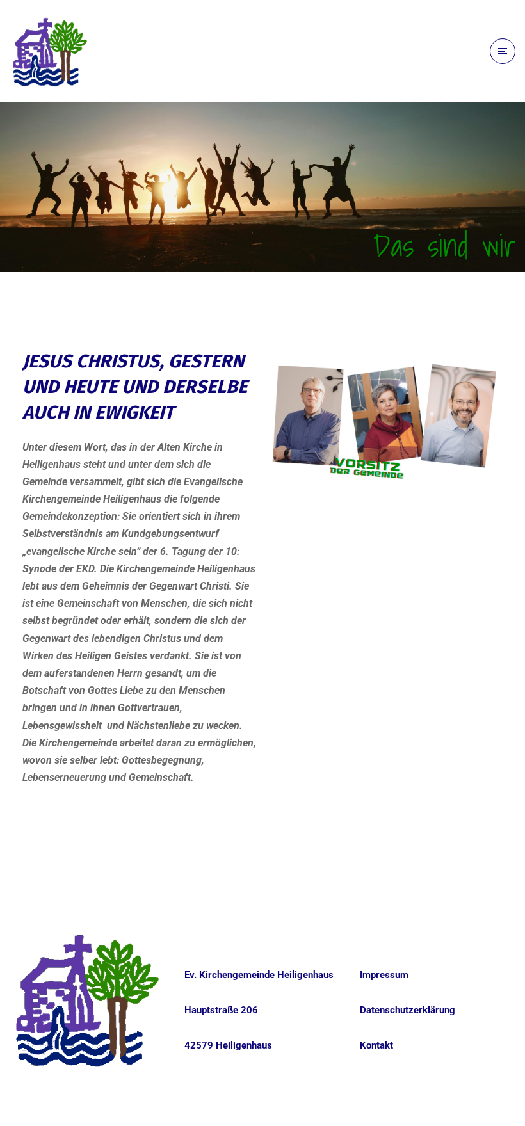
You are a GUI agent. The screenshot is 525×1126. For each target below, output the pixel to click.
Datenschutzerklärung (407, 1010)
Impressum (384, 975)
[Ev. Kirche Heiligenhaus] (50, 50)
